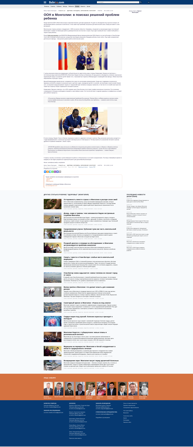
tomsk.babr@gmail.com (80, 435)
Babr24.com (62, 10)
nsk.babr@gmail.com (79, 428)
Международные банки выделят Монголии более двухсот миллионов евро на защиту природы (138, 222)
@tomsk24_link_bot (80, 433)
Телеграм (49, 178)
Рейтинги (71, 6)
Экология (86, 282)
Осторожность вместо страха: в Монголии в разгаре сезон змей (90, 199)
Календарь (126, 420)
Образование (85, 10)
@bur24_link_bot (79, 407)
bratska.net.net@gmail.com (56, 412)
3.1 (53, 444)
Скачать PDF (92, 167)
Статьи (77, 6)
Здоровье (70, 10)
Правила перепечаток (129, 405)
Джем (48, 179)
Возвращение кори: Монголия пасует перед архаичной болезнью (91, 361)
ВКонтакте (49, 181)
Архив (88, 6)
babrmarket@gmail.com (107, 414)
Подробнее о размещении (103, 417)
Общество (80, 208)
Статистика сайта (128, 416)
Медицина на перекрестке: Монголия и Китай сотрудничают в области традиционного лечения (89, 347)
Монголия (92, 10)
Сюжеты (53, 6)
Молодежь (76, 10)
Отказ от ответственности (130, 403)
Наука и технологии (83, 252)
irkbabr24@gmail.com (80, 415)
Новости (83, 6)
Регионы (46, 6)
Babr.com (56, 2)
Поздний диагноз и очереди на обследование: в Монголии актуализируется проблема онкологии (88, 244)
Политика (86, 342)
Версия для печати (83, 167)
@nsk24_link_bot (79, 426)
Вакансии (126, 412)
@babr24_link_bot (54, 405)
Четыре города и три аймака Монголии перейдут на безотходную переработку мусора (137, 208)
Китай (101, 252)
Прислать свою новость (75, 438)
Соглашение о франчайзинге (131, 407)
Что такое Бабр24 (128, 410)
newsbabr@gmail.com (55, 407)
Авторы (65, 6)
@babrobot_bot (105, 407)
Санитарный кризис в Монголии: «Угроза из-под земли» (87, 303)
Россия (100, 356)
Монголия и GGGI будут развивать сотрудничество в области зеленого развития (136, 249)
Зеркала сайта (127, 422)
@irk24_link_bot (79, 413)
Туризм (85, 208)
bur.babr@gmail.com (51, 185)
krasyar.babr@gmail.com (80, 421)
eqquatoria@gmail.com (107, 408)
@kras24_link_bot (79, 420)
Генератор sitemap (78, 444)
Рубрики (59, 6)
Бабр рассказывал (53, 35)
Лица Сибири (50, 378)
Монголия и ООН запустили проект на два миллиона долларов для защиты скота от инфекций (138, 236)
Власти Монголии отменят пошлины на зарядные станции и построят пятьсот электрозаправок (137, 215)
